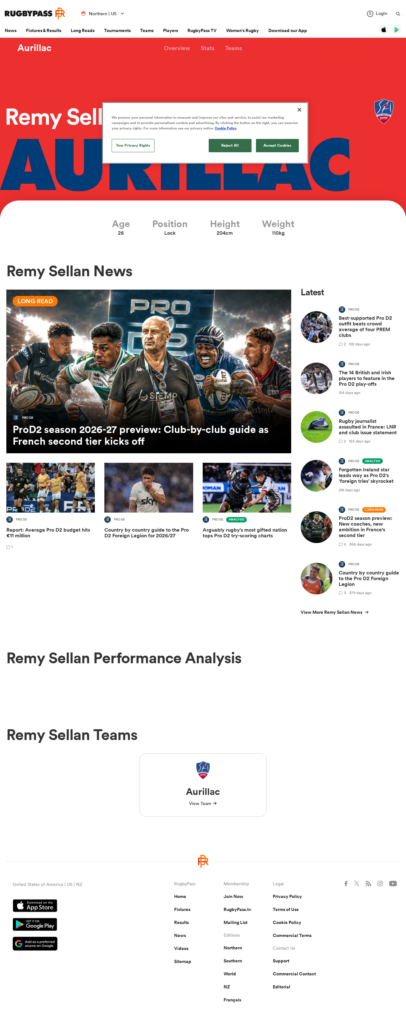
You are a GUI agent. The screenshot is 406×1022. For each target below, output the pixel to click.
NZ (227, 987)
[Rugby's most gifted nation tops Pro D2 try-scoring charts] (247, 507)
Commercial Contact (294, 974)
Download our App (287, 30)
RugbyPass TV (202, 30)
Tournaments (117, 30)
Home (180, 896)
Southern (233, 961)
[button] (177, 48)
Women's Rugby (242, 30)
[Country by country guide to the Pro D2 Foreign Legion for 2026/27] (148, 507)
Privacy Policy (287, 896)
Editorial (281, 987)
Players (170, 30)
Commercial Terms (292, 935)
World (230, 974)
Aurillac (34, 48)
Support (281, 961)
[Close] (299, 110)
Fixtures (182, 909)
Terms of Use (286, 909)
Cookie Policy (287, 922)
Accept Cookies (277, 145)
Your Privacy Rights (133, 145)
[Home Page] (35, 13)
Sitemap (182, 961)
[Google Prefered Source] (71, 944)
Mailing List (235, 922)
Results (181, 922)
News (10, 30)
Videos (181, 948)
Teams (147, 30)
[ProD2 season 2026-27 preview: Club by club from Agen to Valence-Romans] (148, 371)
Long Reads (83, 30)
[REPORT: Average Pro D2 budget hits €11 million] (50, 507)
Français (232, 1000)
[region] (205, 133)
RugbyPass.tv (237, 909)
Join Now (233, 896)
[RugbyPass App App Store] (71, 906)
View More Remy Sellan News (331, 612)
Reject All (230, 145)
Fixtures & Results (43, 30)
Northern (233, 948)
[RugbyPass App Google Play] (71, 925)
